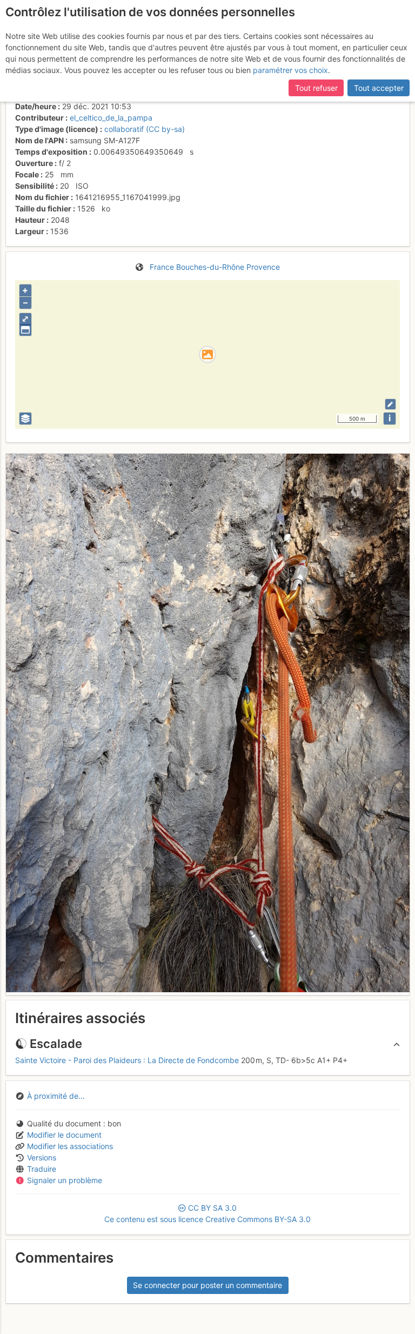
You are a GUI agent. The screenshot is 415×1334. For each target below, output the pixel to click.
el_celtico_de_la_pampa (111, 117)
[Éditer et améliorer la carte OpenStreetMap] (390, 404)
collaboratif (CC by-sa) (144, 129)
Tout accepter (379, 87)
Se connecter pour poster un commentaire (207, 1285)
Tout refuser (316, 87)
